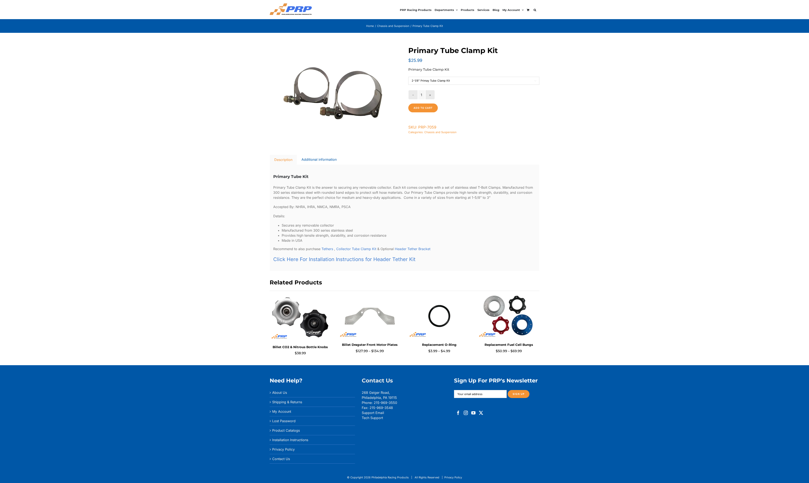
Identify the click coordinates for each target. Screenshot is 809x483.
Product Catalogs (286, 430)
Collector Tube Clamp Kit (356, 249)
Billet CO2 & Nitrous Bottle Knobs (300, 347)
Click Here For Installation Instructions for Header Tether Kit (344, 259)
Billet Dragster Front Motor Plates (370, 345)
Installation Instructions (290, 440)
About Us (279, 392)
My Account (281, 411)
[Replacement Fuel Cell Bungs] (508, 296)
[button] (535, 9)
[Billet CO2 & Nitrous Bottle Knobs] (300, 296)
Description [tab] (283, 160)
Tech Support (372, 418)
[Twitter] (481, 413)
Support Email (373, 413)
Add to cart (423, 107)
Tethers (327, 249)
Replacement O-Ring (439, 345)
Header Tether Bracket (412, 249)
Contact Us (281, 459)
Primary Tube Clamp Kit (428, 70)
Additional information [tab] (319, 159)
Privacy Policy (283, 449)
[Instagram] (466, 413)
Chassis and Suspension (440, 132)
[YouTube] (473, 413)
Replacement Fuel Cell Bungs (509, 345)
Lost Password (284, 421)
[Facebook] (458, 413)
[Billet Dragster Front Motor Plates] (369, 296)
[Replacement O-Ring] (439, 296)
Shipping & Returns (287, 402)
